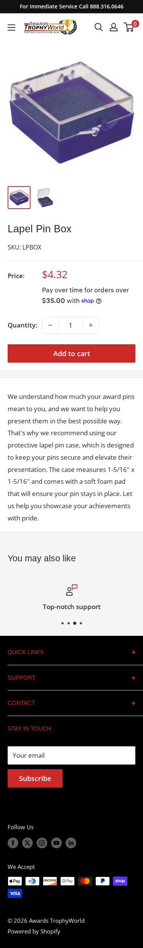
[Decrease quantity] (50, 325)
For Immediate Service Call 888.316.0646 (72, 6)
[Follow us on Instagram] (42, 842)
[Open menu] (11, 27)
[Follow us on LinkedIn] (71, 842)
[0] (129, 27)
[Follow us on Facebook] (13, 842)
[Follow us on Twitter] (27, 842)
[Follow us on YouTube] (56, 842)
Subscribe (35, 778)
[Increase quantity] (91, 325)
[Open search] (99, 27)
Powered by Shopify (34, 931)
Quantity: (22, 325)
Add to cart (71, 353)
